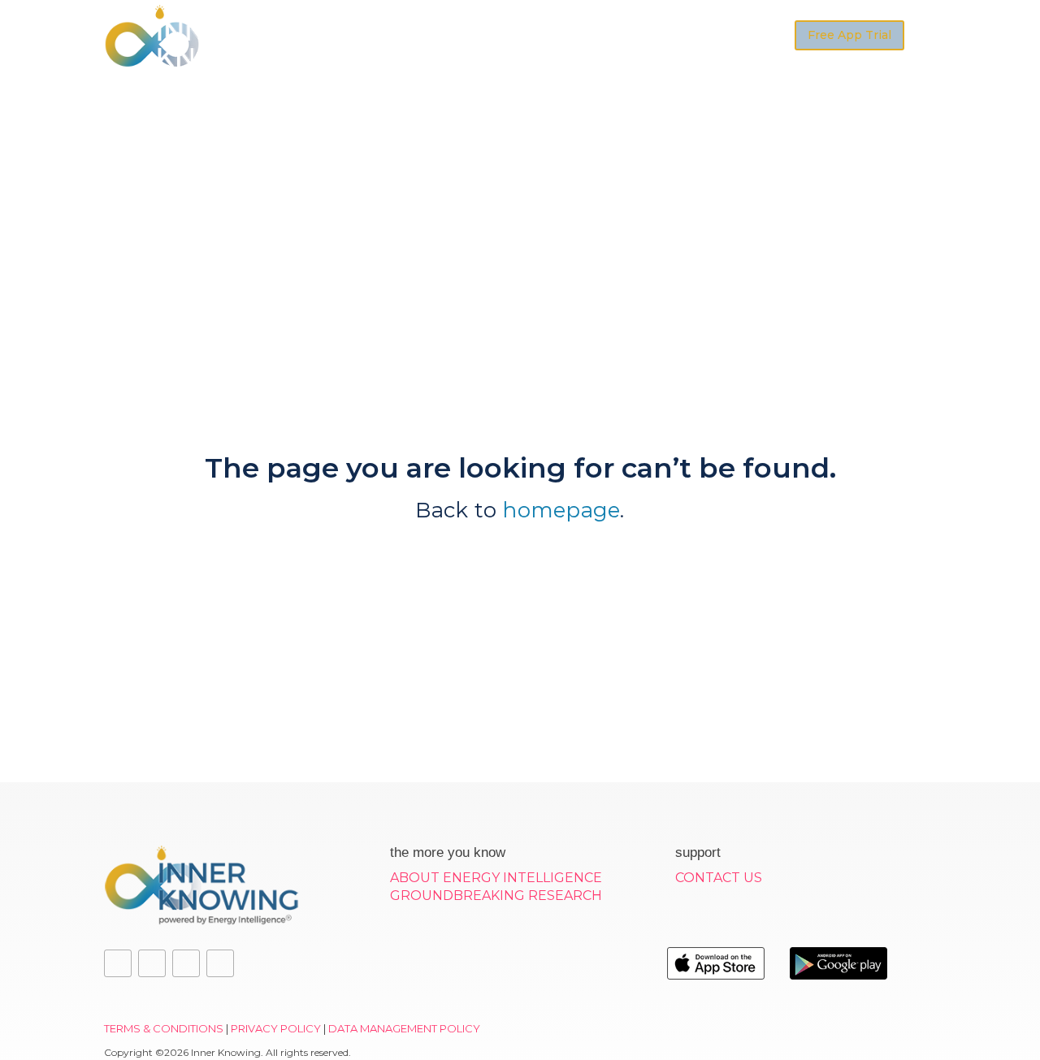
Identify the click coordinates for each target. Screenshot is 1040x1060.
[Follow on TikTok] (220, 963)
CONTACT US (718, 877)
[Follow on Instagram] (152, 963)
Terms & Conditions (163, 1028)
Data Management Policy (404, 1028)
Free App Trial (849, 35)
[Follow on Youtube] (186, 963)
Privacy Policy (276, 1028)
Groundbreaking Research (496, 895)
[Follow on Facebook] (118, 963)
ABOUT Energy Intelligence (496, 877)
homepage (561, 510)
